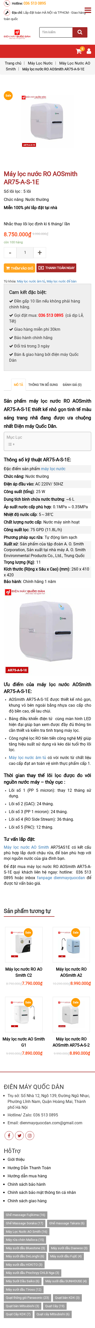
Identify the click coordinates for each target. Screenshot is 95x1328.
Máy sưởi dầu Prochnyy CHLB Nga (32, 1273)
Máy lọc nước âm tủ (31, 281)
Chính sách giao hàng (27, 1200)
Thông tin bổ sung (43, 385)
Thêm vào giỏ (22, 268)
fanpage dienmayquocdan (61, 877)
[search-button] (79, 32)
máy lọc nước (53, 468)
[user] (89, 52)
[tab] (18, 385)
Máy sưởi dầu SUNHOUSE (66, 1281)
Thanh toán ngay (60, 268)
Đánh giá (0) (72, 385)
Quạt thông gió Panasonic (27, 1298)
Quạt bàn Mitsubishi (22, 1306)
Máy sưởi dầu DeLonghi (25, 1256)
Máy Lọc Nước (40, 63)
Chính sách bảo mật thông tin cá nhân (42, 1192)
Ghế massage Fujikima (25, 1215)
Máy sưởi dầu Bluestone (25, 1248)
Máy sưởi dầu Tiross (24, 1289)
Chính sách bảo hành (27, 1184)
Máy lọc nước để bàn (62, 281)
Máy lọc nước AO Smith (26, 847)
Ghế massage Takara (67, 1223)
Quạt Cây (55, 1306)
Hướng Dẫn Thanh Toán (29, 1167)
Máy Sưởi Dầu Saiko (23, 1281)
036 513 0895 (35, 3)
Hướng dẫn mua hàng (27, 1176)
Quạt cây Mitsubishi (53, 1314)
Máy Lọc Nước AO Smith (26, 1232)
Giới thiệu (16, 1159)
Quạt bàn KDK (67, 1298)
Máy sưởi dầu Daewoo (69, 1248)
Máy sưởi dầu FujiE (66, 1256)
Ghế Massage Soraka (24, 1223)
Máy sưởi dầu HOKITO (24, 1265)
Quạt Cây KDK (18, 1314)
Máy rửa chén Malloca (25, 1240)
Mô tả (18, 385)
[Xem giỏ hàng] (79, 52)
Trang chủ (13, 63)
